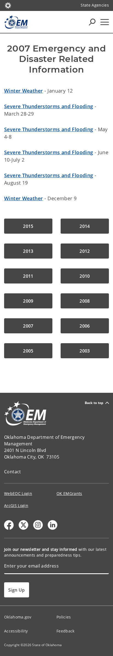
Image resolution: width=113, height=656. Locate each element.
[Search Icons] (92, 21)
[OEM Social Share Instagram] (38, 525)
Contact (12, 472)
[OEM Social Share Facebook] (9, 525)
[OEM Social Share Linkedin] (52, 525)
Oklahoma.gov (17, 617)
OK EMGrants (69, 493)
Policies (63, 617)
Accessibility (16, 631)
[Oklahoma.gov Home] (8, 5)
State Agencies (95, 5)
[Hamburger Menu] (104, 22)
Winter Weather (23, 90)
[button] (28, 226)
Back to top (94, 403)
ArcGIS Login (16, 505)
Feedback (65, 631)
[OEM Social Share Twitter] (23, 525)
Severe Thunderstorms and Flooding (48, 106)
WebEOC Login (18, 493)
